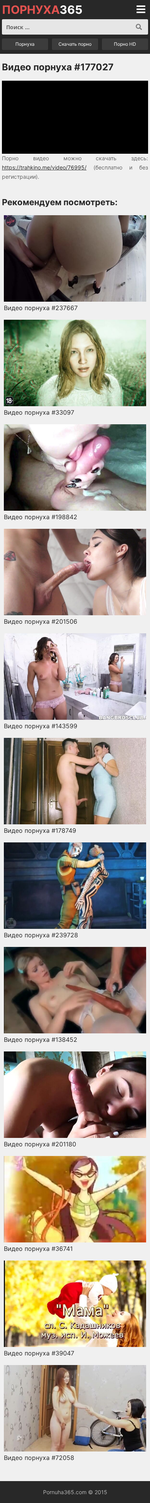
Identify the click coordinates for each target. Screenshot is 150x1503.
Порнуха (25, 44)
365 (42, 9)
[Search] (139, 27)
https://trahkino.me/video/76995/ (44, 167)
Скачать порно (75, 44)
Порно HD (125, 44)
